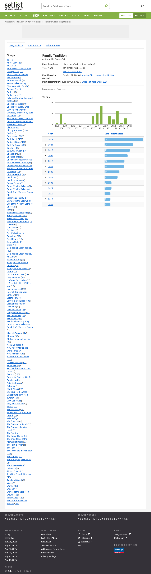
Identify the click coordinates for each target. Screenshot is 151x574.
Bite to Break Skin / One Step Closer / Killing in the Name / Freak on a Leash (20, 121)
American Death (14, 80)
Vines (9, 483)
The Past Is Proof (15, 445)
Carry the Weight (14, 151)
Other (53, 45)
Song (16, 45)
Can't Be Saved (13, 145)
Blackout (11, 127)
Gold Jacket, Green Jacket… (19, 248)
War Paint (11, 486)
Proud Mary (12, 365)
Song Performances (114, 134)
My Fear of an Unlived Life (18, 339)
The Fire (10, 433)
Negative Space (14, 345)
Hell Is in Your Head (15, 274)
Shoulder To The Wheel (17, 392)
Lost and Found (14, 309)
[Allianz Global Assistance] (119, 550)
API (79, 545)
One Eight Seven (14, 362)
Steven (10, 406)
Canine (10, 148)
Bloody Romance (14, 130)
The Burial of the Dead (17, 424)
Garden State (13, 242)
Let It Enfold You (14, 304)
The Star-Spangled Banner (19, 459)
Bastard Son (12, 89)
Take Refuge (12, 418)
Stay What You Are (15, 404)
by (72, 71)
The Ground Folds (15, 436)
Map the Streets (14, 315)
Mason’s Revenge (15, 333)
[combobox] (75, 6)
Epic (9, 210)
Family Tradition (14, 215)
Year (50, 134)
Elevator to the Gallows (17, 201)
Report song (62, 89)
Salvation (11, 386)
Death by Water (14, 180)
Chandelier (12, 154)
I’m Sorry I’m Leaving (16, 280)
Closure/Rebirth (14, 174)
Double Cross (13, 183)
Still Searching (13, 409)
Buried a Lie (12, 139)
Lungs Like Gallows (16, 312)
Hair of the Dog (14, 259)
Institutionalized (14, 289)
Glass (9, 245)
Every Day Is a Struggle (17, 212)
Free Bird (11, 230)
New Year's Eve (13, 354)
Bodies (10, 133)
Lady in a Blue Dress (16, 301)
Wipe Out (11, 489)
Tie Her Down (13, 471)
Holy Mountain (13, 277)
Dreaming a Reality (15, 198)
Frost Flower (12, 239)
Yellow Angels (13, 498)
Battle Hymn (12, 95)
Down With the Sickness (18, 186)
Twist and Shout (14, 480)
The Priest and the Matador (19, 451)
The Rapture (12, 456)
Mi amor (10, 336)
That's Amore (13, 421)
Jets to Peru (12, 298)
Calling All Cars (13, 142)
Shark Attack (13, 389)
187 (8, 60)
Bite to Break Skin (15, 104)
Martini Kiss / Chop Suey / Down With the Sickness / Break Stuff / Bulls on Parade (20, 324)
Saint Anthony (13, 383)
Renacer (10, 374)
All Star (10, 66)
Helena (10, 271)
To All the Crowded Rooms (19, 474)
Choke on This (13, 157)
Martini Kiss (12, 318)
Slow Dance (12, 401)
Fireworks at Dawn (15, 218)
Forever (10, 224)
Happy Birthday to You (17, 268)
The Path (11, 448)
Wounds (10, 495)
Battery (10, 92)
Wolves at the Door (15, 492)
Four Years (12, 227)
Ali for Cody (12, 63)
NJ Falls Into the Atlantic (18, 356)
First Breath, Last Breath (18, 221)
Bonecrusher (13, 136)
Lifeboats (11, 307)
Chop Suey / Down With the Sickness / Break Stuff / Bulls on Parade (20, 168)
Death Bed (11, 177)
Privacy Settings (48, 556)
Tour (34, 45)
